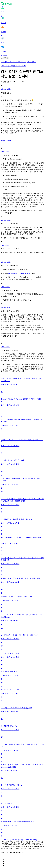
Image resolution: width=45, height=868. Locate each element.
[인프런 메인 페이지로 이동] (22, 3)
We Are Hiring (32, 840)
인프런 (3, 840)
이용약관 (23, 840)
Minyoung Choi (6, 89)
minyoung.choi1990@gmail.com (19, 273)
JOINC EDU (5, 152)
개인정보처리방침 (13, 840)
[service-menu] (2, 58)
